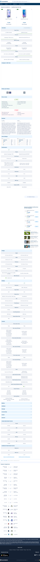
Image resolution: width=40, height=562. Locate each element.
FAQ (30, 549)
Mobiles (2, 460)
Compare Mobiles (5, 460)
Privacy (25, 549)
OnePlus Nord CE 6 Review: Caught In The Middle (34, 241)
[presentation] (2, 13)
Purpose (18, 549)
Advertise (21, 549)
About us (14, 549)
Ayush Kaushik (32, 238)
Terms (28, 549)
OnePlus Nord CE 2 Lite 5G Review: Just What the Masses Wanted (35, 245)
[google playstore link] (4, 556)
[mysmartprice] (4, 2)
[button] (12, 1)
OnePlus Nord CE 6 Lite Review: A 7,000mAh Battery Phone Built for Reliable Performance (34, 237)
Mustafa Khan (32, 242)
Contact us (11, 549)
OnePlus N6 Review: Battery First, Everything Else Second (34, 232)
